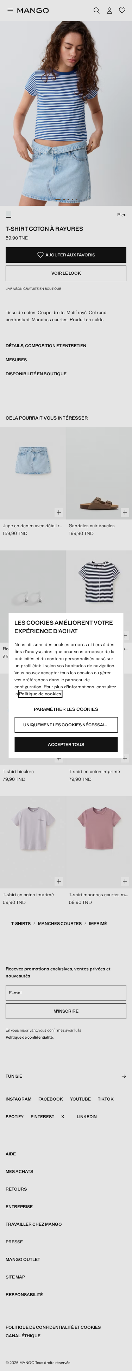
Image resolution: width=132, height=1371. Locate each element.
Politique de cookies (40, 694)
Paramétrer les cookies (66, 709)
